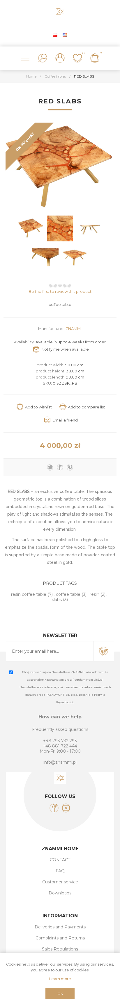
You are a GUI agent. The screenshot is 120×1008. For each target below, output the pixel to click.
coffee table (68, 594)
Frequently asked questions (60, 729)
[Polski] (55, 34)
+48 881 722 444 (60, 746)
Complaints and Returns (60, 938)
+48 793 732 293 (60, 740)
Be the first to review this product (60, 291)
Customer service (60, 882)
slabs (57, 599)
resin (94, 594)
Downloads (60, 893)
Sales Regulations (60, 949)
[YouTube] (66, 808)
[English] (65, 34)
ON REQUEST (25, 141)
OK (60, 993)
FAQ (60, 871)
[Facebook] (54, 808)
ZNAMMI (74, 328)
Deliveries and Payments (60, 927)
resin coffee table (28, 594)
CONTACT (60, 859)
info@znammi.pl (60, 762)
